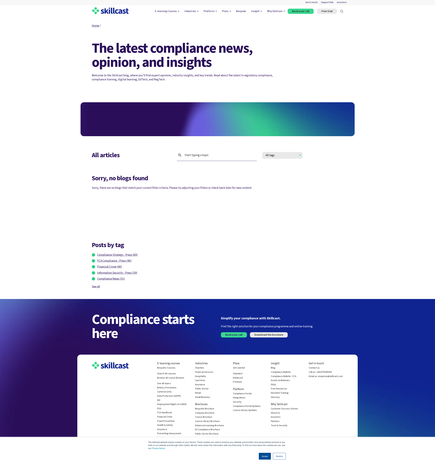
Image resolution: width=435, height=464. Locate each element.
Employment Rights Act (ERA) (172, 404)
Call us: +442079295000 (320, 372)
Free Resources (279, 388)
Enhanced (238, 378)
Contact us (314, 368)
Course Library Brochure (207, 421)
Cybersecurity (164, 391)
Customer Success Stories (284, 408)
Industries (190, 11)
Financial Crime (109, 267)
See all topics (164, 383)
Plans (225, 11)
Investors (342, 2)
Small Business (202, 397)
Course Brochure (203, 417)
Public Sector (202, 388)
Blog (273, 368)
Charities (199, 368)
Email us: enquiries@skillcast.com (326, 376)
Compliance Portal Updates (247, 406)
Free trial (327, 11)
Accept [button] (265, 456)
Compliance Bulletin (281, 372)
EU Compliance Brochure (207, 429)
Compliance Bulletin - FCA (283, 376)
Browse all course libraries (170, 378)
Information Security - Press (117, 273)
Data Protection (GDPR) (169, 396)
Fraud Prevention (166, 421)
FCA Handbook (164, 412)
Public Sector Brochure (207, 434)
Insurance (162, 429)
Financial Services (204, 372)
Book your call (300, 11)
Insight (255, 11)
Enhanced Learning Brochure (209, 425)
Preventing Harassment (169, 433)
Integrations (239, 397)
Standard (237, 373)
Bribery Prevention (166, 387)
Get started (239, 368)
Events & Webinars (280, 380)
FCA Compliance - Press (114, 261)
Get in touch (311, 2)
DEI (158, 400)
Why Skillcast (275, 11)
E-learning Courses (166, 11)
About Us (275, 413)
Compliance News (111, 279)
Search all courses (166, 373)
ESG (159, 408)
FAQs (273, 384)
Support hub (327, 2)
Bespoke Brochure (204, 408)
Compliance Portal (242, 393)
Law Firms (200, 380)
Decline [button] (279, 456)
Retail (198, 393)
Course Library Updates (245, 410)
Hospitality (200, 376)
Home (95, 26)
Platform (209, 11)
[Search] (341, 11)
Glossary (275, 397)
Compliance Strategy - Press (117, 255)
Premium (237, 382)
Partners (275, 421)
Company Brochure (204, 413)
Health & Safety (165, 425)
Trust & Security (279, 425)
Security (237, 402)
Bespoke (241, 11)
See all (96, 286)
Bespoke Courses (166, 368)
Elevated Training (280, 393)
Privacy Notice (158, 448)
